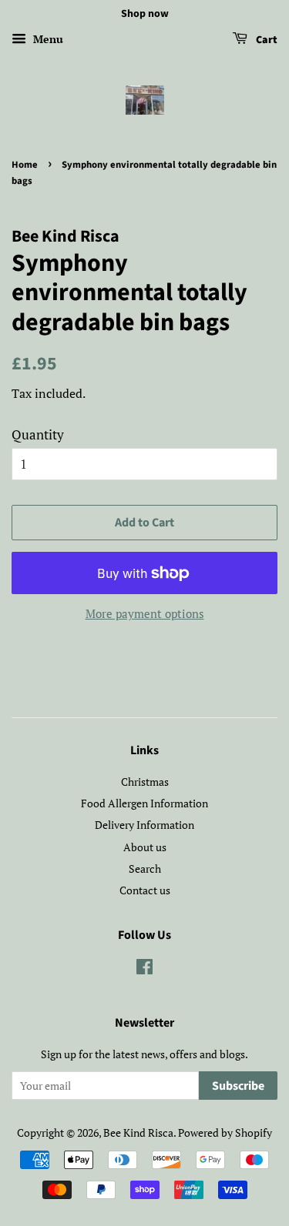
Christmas (145, 781)
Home (25, 165)
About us (144, 847)
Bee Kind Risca (138, 1132)
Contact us (144, 890)
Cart (265, 40)
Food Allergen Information (144, 803)
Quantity (38, 434)
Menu (46, 39)
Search (145, 868)
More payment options (145, 613)
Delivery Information (144, 824)
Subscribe (238, 1085)
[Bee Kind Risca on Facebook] (144, 969)
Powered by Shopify (225, 1132)
